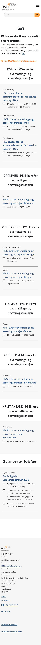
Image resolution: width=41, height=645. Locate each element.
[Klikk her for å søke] (37, 15)
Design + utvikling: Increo (9, 624)
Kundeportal (5, 600)
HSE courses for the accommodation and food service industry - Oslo (19, 97)
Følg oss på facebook (11, 605)
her (23, 53)
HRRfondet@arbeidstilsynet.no (11, 566)
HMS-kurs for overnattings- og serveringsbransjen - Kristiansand (18, 434)
